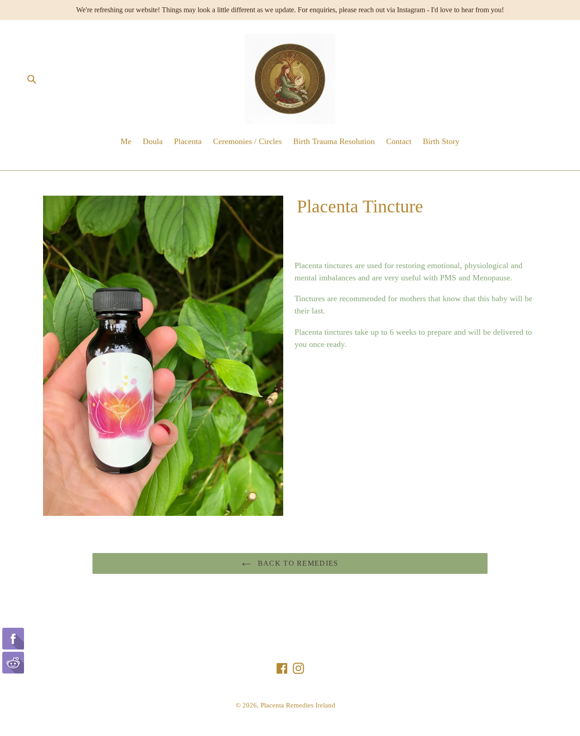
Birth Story (441, 141)
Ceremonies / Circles (247, 141)
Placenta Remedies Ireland (298, 705)
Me (126, 141)
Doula (153, 141)
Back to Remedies (297, 563)
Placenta (188, 141)
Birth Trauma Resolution (334, 141)
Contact (398, 141)
